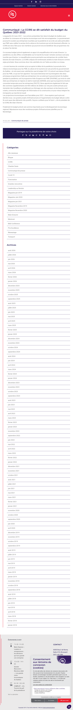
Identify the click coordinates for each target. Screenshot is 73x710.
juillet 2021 (12, 484)
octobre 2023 (13, 391)
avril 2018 (11, 612)
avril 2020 (11, 528)
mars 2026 (12, 272)
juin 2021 (11, 488)
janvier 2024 (12, 378)
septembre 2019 (14, 546)
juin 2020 (11, 524)
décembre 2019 (13, 532)
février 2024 (12, 374)
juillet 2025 (12, 308)
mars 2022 (12, 453)
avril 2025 (11, 321)
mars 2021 (12, 497)
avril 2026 (11, 268)
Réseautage (12, 232)
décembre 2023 (13, 383)
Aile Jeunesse (13, 153)
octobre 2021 (13, 475)
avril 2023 (11, 413)
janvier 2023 (12, 427)
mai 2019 (11, 563)
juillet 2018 (12, 599)
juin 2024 (11, 361)
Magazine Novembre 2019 (17, 206)
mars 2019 (12, 572)
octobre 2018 (13, 585)
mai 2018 (11, 607)
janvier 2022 (12, 462)
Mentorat (11, 219)
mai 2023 (11, 409)
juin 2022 (11, 440)
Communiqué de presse (20, 121)
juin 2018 (11, 603)
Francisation (12, 179)
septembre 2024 (14, 352)
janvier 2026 (12, 281)
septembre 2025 (14, 299)
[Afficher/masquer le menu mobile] (69, 16)
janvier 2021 (12, 506)
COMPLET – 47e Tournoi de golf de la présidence (19, 688)
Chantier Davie (13, 166)
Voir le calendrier (13, 694)
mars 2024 (12, 369)
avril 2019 (11, 568)
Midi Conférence (14, 224)
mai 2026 (11, 264)
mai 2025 (11, 316)
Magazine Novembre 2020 (17, 210)
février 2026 (12, 277)
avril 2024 (11, 365)
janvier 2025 (12, 334)
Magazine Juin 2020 (15, 197)
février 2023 (12, 422)
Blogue (10, 157)
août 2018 (11, 594)
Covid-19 (11, 175)
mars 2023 (12, 418)
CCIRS (10, 162)
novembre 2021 (13, 471)
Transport (11, 237)
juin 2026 (11, 259)
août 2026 (11, 250)
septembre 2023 (14, 396)
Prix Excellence (13, 228)
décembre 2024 (13, 339)
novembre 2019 (13, 537)
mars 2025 (12, 325)
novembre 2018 (13, 581)
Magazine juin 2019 (15, 193)
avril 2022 (11, 449)
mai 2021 (11, 493)
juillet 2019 (12, 554)
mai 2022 (11, 444)
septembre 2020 (14, 519)
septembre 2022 (14, 436)
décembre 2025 (13, 286)
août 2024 (11, 356)
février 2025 (12, 330)
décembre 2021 (13, 466)
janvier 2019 (12, 577)
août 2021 (11, 480)
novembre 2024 (13, 343)
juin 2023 (11, 405)
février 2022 (12, 458)
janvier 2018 (12, 625)
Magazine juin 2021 (15, 201)
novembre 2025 (13, 290)
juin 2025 (11, 312)
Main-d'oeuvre (13, 215)
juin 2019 (11, 559)
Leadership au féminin (16, 188)
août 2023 (11, 400)
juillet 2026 (12, 255)
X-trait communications (49, 707)
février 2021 (12, 502)
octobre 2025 (13, 294)
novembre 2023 (13, 387)
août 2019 (11, 550)
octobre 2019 (13, 541)
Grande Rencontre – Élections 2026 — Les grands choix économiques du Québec (19, 673)
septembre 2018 (14, 590)
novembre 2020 (13, 510)
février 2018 (12, 621)
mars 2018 (12, 616)
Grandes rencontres (15, 184)
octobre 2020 (13, 515)
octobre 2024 (13, 347)
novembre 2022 (13, 431)
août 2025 (11, 303)
